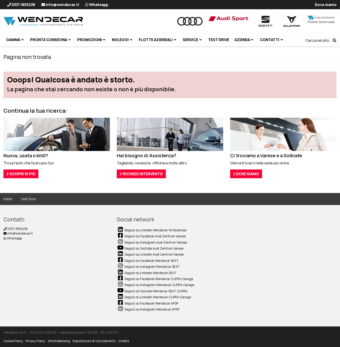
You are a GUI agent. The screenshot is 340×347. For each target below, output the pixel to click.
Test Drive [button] (218, 39)
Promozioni (89, 39)
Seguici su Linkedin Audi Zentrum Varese (154, 254)
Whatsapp (14, 238)
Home (7, 199)
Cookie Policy (13, 341)
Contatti (269, 39)
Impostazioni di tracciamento (94, 341)
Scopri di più (22, 173)
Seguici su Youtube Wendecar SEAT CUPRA (156, 291)
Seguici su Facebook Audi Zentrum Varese (155, 236)
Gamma (13, 39)
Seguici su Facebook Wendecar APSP (151, 303)
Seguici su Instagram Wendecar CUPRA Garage (159, 285)
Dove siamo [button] (326, 4)
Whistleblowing (59, 341)
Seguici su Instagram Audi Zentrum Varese (155, 242)
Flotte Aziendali (156, 39)
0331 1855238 (17, 229)
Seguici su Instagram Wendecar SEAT (152, 267)
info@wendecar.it (20, 233)
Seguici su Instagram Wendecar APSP (151, 309)
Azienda (242, 39)
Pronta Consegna (48, 39)
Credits (123, 341)
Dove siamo (247, 173)
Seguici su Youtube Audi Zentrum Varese (153, 248)
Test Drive (28, 199)
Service (190, 39)
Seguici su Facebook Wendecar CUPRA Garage (158, 279)
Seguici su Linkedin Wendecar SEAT (150, 273)
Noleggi (120, 39)
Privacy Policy (35, 341)
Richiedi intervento (142, 173)
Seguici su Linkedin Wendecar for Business (155, 230)
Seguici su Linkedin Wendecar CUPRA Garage (157, 297)
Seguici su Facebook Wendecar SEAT (151, 261)
